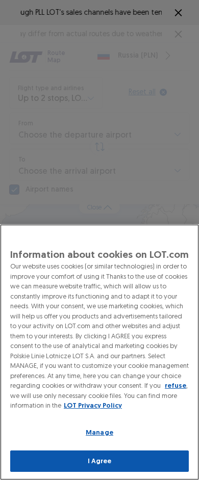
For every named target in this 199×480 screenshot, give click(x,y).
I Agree (100, 461)
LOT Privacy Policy (93, 405)
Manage (99, 432)
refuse (175, 385)
